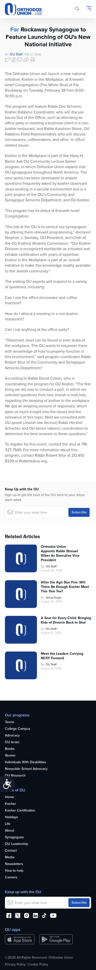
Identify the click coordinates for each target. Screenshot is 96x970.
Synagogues (14, 837)
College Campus (17, 729)
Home (9, 797)
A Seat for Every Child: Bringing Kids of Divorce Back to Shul (66, 620)
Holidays (11, 817)
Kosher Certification (20, 810)
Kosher (10, 804)
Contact (11, 850)
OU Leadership (16, 844)
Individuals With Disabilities (25, 762)
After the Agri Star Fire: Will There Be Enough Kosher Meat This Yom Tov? (65, 587)
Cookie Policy (38, 964)
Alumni (10, 755)
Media (9, 857)
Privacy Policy (15, 964)
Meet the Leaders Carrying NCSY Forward (62, 656)
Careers (11, 877)
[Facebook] (13, 59)
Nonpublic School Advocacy (26, 769)
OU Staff (16, 54)
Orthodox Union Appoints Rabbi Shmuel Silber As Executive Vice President (60, 553)
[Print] (32, 59)
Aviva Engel (53, 597)
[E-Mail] (19, 59)
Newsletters (14, 864)
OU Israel (12, 742)
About (9, 830)
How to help (14, 870)
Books (10, 749)
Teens (9, 722)
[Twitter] (7, 59)
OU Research (15, 775)
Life (7, 824)
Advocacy (12, 735)
